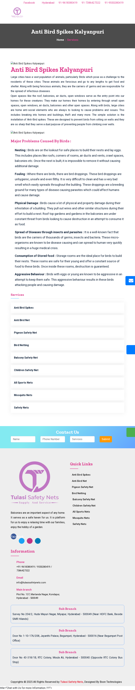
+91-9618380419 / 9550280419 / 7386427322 (34, 568)
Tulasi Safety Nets (71, 681)
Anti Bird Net (22, 320)
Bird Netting (21, 345)
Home (60, 39)
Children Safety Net (26, 370)
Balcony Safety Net (26, 357)
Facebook (30, 2)
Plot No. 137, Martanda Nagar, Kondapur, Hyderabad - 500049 (38, 596)
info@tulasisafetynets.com (31, 582)
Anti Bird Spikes (24, 307)
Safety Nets (21, 407)
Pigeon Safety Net (25, 332)
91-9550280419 (113, 2)
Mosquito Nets (23, 395)
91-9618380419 (67, 2)
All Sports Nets (23, 382)
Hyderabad (47, 2)
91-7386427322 (90, 2)
